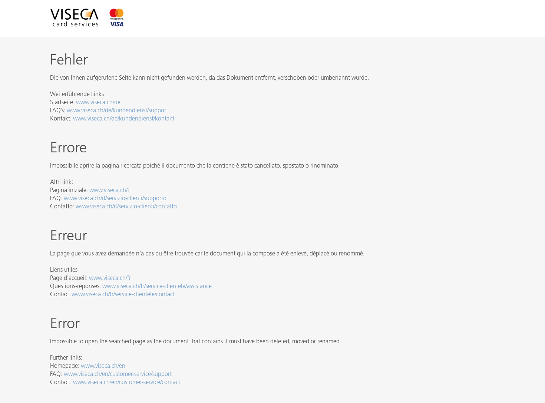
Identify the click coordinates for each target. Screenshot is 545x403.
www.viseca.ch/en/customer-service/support (118, 374)
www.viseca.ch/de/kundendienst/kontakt (123, 119)
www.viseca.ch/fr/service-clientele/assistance (157, 287)
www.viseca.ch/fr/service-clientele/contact (123, 295)
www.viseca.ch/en (103, 366)
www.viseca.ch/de (98, 103)
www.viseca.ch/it (110, 191)
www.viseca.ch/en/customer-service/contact (126, 383)
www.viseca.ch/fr (110, 278)
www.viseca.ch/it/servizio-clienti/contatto (126, 207)
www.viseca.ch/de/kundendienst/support (117, 111)
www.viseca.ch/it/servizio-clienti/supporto (115, 199)
